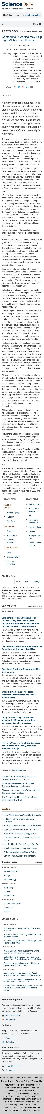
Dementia (11, 531)
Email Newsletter (13, 1015)
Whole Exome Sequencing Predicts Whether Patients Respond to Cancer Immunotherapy (19, 694)
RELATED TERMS (32, 499)
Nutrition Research (11, 541)
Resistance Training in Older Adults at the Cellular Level (21, 670)
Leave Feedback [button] (13, 1066)
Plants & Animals (11, 547)
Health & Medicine (8, 506)
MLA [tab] (18, 581)
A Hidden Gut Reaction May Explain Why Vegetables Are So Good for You (20, 778)
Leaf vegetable (35, 527)
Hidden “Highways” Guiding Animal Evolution (19, 820)
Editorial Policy (22, 1081)
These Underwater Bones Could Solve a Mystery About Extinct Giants (21, 964)
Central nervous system (35, 544)
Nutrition (10, 516)
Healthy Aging (13, 512)
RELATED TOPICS (10, 499)
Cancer (32, 531)
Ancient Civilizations (12, 903)
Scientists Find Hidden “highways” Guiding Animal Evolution (22, 935)
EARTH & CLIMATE (8, 883)
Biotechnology (10, 879)
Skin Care (11, 521)
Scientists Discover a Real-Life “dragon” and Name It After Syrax (23, 941)
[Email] (31, 86)
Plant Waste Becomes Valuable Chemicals (22, 815)
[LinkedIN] (27, 86)
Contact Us (10, 1070)
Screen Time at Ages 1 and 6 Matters (20, 855)
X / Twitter (10, 1042)
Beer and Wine (13, 556)
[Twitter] (19, 86)
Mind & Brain (9, 526)
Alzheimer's (12, 535)
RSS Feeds (11, 1019)
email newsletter (32, 15)
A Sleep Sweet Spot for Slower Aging (20, 851)
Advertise (38, 1077)
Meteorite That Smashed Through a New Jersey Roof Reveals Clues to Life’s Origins (22, 958)
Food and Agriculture (11, 562)
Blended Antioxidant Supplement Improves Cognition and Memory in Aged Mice (22, 647)
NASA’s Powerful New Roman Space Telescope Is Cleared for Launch (18, 785)
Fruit (30, 515)
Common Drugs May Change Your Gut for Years (22, 839)
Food (9, 552)
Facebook (10, 1038)
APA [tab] (26, 581)
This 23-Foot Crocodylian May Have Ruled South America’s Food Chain (22, 980)
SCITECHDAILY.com (19, 770)
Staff (18, 1077)
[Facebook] (14, 86)
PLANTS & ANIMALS (9, 867)
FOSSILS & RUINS (8, 899)
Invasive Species (11, 871)
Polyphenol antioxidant (33, 521)
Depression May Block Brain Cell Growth (21, 829)
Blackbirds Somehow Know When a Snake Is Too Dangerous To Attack (21, 791)
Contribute (26, 1077)
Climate (7, 891)
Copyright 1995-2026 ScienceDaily (19, 1084)
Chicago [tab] (36, 581)
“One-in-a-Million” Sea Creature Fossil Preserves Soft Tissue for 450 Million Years (22, 974)
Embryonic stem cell (36, 537)
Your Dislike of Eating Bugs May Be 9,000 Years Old (22, 929)
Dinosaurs (8, 907)
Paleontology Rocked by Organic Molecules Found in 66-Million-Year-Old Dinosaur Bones (23, 987)
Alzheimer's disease (34, 510)
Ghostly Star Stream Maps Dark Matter (20, 847)
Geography (8, 887)
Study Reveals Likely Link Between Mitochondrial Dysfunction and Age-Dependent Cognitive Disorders (18, 720)
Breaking (6, 808)
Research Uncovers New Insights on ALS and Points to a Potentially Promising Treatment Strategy (21, 745)
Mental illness (35, 504)
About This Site (6, 1077)
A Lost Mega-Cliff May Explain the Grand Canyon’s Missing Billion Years (21, 951)
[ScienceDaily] (18, 4)
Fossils (7, 911)
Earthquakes (9, 895)
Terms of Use (37, 1081)
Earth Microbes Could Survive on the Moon (22, 825)
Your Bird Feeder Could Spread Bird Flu (21, 844)
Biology (7, 875)
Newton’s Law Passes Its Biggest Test (20, 833)
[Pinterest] (23, 86)
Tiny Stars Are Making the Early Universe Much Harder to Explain (20, 798)
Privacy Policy (7, 1081)
